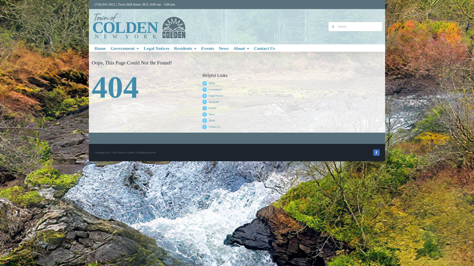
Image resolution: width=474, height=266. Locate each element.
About (212, 120)
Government (215, 89)
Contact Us (214, 126)
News (211, 114)
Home (212, 83)
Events (212, 108)
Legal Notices (216, 95)
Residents (213, 101)
